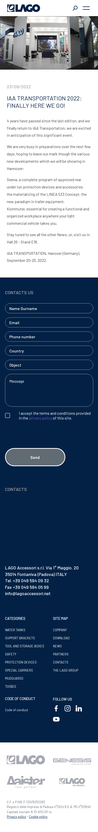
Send (35, 457)
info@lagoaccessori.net (28, 593)
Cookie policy (38, 817)
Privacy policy (16, 817)
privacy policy (40, 417)
